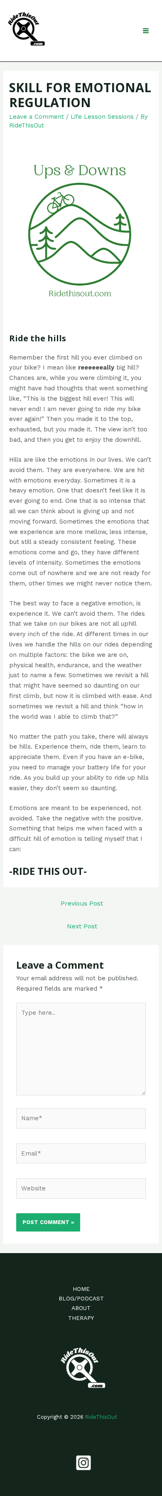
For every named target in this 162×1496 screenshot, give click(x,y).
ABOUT (81, 1308)
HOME (81, 1288)
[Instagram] (83, 1462)
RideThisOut (101, 1417)
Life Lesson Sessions (102, 116)
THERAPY (81, 1318)
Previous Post (82, 903)
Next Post (82, 926)
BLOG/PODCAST (81, 1298)
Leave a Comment (36, 116)
